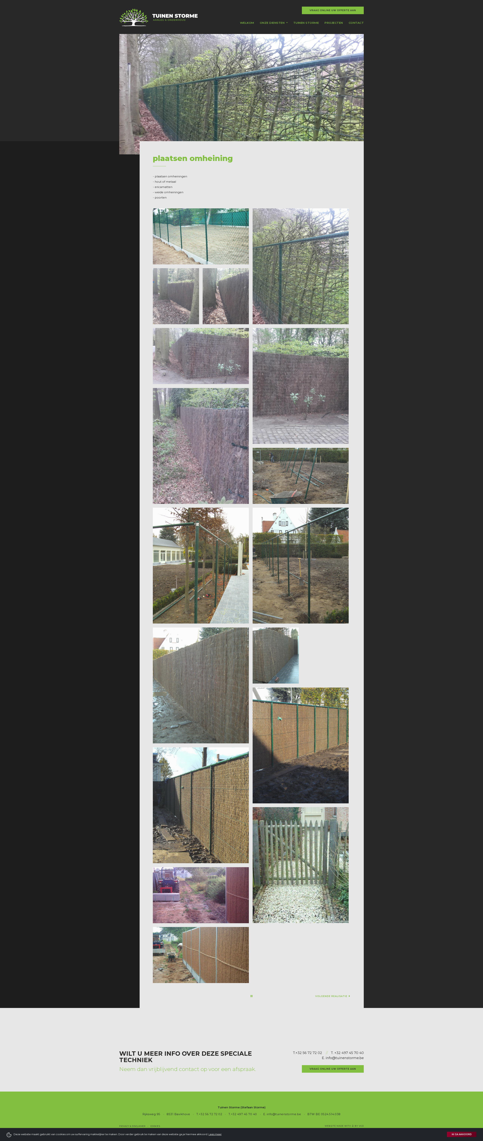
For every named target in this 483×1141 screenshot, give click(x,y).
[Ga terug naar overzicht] (251, 996)
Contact (356, 23)
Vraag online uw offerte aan (333, 10)
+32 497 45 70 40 (349, 1053)
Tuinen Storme (306, 23)
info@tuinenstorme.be (345, 1058)
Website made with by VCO (344, 1126)
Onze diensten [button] (272, 23)
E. (324, 1058)
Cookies (155, 1126)
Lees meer (215, 1134)
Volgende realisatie (331, 996)
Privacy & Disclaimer (132, 1126)
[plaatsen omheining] (201, 236)
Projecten (334, 23)
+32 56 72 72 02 (308, 1053)
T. (294, 1053)
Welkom (247, 23)
